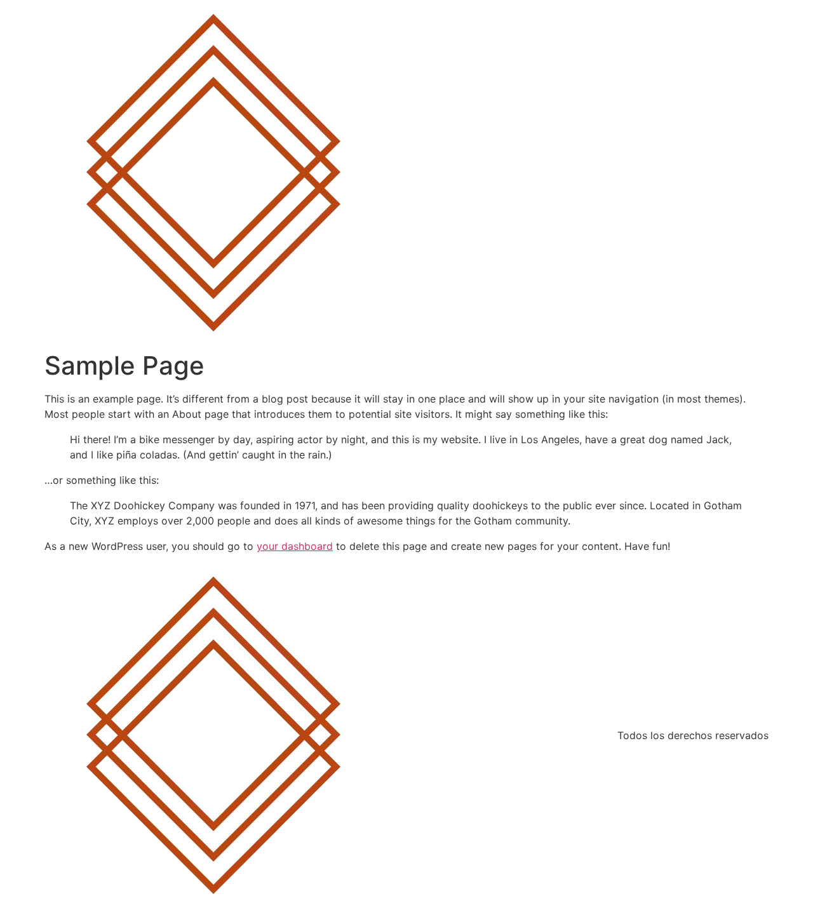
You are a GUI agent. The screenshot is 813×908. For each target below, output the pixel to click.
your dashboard (295, 546)
